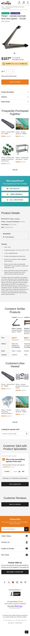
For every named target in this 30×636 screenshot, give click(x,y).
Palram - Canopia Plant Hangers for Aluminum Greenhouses (7, 159)
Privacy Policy (19, 622)
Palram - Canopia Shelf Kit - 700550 (7, 132)
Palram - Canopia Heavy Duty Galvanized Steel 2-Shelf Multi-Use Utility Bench (7, 411)
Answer (7, 471)
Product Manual (9, 237)
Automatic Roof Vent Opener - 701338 (17, 330)
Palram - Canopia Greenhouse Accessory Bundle (22, 386)
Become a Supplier (15, 572)
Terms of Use (11, 622)
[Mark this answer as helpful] (19, 471)
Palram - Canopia (15, 218)
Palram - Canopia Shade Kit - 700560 (21, 132)
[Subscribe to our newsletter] (26, 529)
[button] (15, 194)
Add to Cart (15, 82)
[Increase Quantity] (12, 71)
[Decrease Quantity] (8, 71)
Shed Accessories (6, 8)
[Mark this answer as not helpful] (23, 471)
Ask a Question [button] (15, 484)
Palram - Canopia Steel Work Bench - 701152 (22, 158)
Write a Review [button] (5, 21)
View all (15, 169)
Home (2, 7)
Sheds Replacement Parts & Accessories (15, 7)
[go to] (7, 124)
